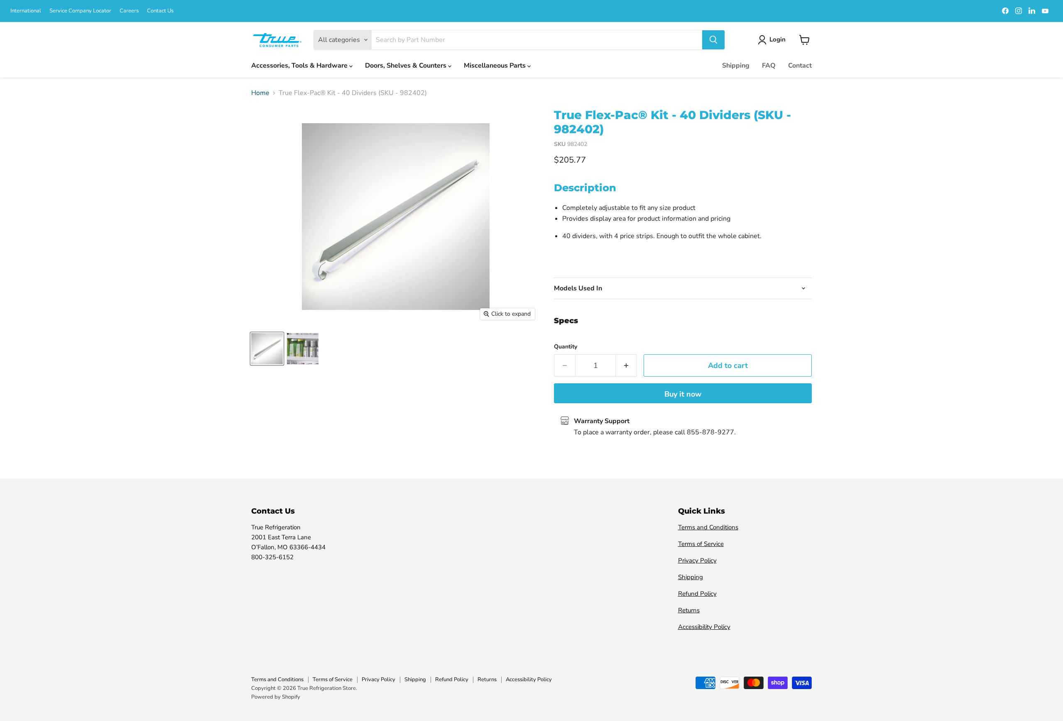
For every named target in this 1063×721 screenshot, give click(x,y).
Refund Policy (697, 593)
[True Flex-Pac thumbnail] (267, 348)
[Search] (713, 39)
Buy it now (682, 394)
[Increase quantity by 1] (626, 365)
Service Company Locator (80, 11)
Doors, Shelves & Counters (406, 65)
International (25, 11)
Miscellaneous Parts (495, 65)
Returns (689, 610)
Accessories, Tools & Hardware (300, 65)
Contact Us (160, 11)
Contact (800, 65)
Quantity (565, 346)
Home (260, 93)
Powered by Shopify (275, 697)
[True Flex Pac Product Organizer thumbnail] (302, 348)
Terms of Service (701, 544)
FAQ (769, 65)
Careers (129, 11)
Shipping (735, 65)
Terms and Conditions (708, 527)
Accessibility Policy (704, 627)
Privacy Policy (697, 560)
